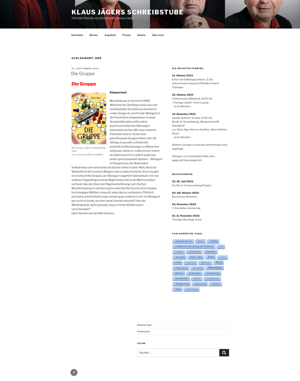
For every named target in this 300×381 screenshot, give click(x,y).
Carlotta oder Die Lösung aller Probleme (194, 246)
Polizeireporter (181, 268)
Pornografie (198, 268)
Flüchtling (179, 252)
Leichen (223, 257)
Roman (179, 273)
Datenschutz (144, 324)
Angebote (110, 35)
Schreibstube (212, 273)
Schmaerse (195, 273)
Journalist (180, 257)
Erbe (221, 246)
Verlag (178, 289)
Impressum (143, 331)
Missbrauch (205, 262)
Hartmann (211, 251)
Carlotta (213, 241)
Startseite (77, 35)
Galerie (141, 35)
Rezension (215, 267)
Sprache (197, 278)
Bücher (94, 35)
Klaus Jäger (196, 257)
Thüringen (216, 284)
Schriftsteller (181, 278)
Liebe (178, 262)
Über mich (158, 35)
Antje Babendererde (183, 241)
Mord (219, 262)
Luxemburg (190, 262)
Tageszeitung (200, 284)
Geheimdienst (194, 252)
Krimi (211, 256)
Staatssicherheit (212, 278)
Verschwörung (192, 289)
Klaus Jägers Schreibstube (128, 12)
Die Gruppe (83, 73)
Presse (127, 35)
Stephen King (182, 283)
